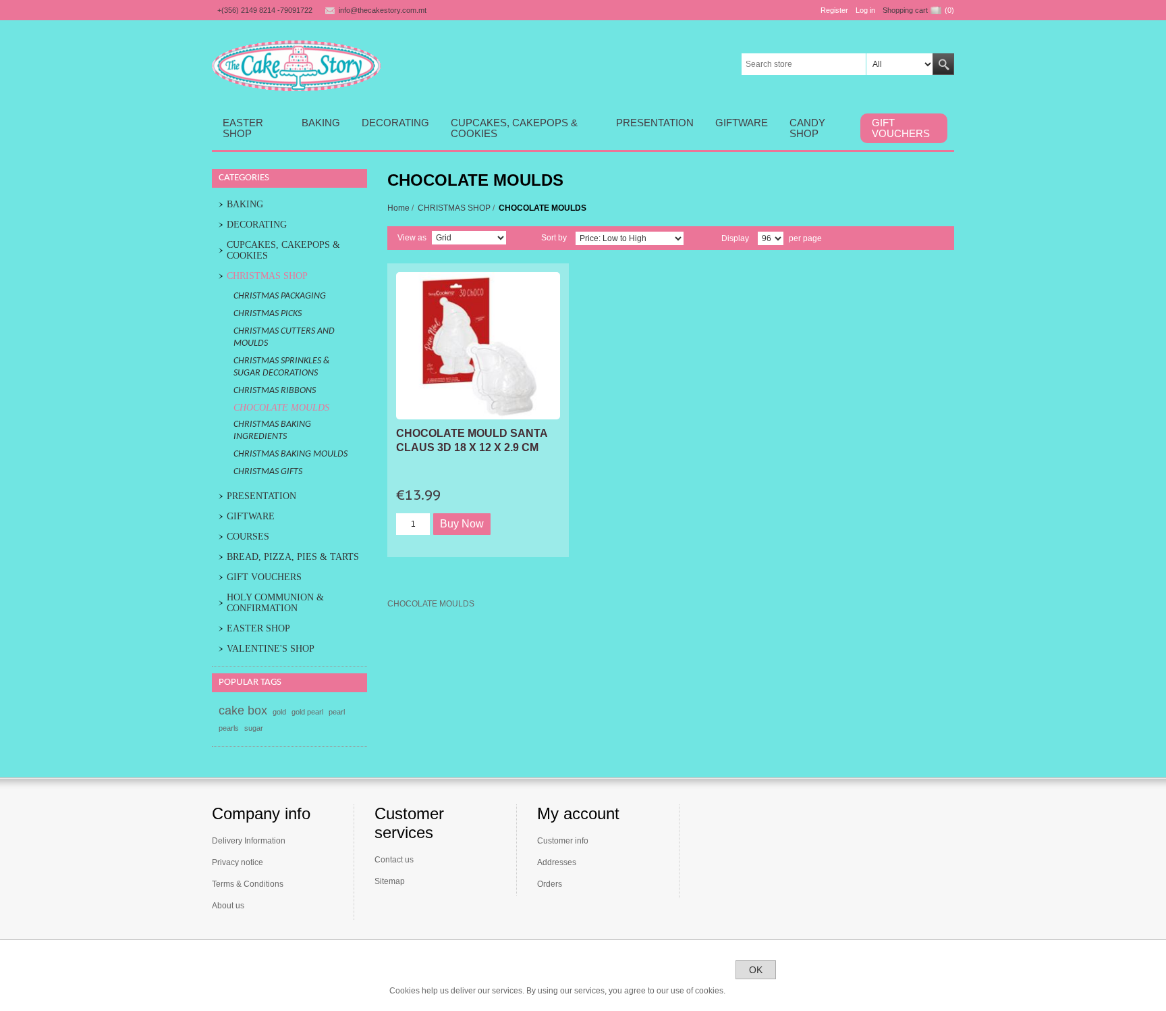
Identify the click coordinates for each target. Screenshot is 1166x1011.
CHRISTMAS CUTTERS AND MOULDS (284, 337)
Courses (248, 537)
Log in (865, 10)
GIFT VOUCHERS (264, 577)
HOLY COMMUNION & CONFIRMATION (275, 602)
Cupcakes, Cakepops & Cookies (283, 250)
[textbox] (804, 64)
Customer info (562, 841)
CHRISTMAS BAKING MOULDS (290, 454)
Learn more (755, 990)
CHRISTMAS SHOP (454, 208)
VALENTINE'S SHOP (270, 649)
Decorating (257, 224)
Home (398, 208)
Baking (245, 204)
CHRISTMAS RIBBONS (274, 391)
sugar (253, 728)
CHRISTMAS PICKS (267, 314)
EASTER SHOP (258, 628)
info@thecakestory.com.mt (382, 10)
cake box (243, 710)
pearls (229, 728)
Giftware (251, 516)
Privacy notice (237, 862)
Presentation (261, 496)
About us (228, 905)
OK (755, 969)
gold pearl (307, 712)
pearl (337, 712)
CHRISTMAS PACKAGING (279, 296)
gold (279, 712)
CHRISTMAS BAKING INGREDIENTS (272, 430)
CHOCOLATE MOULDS (281, 408)
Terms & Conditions (247, 884)
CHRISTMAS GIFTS (267, 472)
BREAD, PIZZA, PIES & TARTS (293, 557)
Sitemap (389, 881)
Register (834, 10)
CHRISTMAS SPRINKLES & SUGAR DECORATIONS (281, 367)
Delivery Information (248, 841)
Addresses (556, 862)
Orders (549, 884)
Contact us (394, 859)
